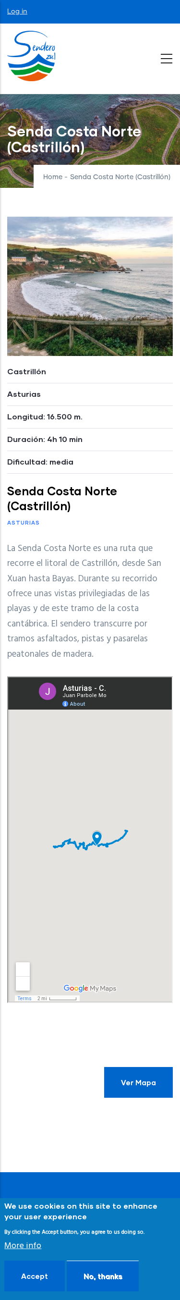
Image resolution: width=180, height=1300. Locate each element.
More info (22, 1246)
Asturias (23, 522)
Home (52, 177)
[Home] (31, 56)
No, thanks (103, 1276)
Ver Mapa (138, 1082)
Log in (17, 11)
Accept (34, 1276)
